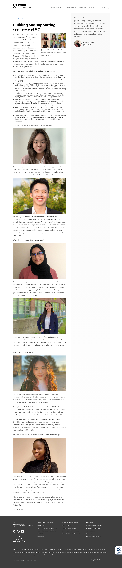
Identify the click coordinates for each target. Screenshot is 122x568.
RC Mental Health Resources (94, 525)
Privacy (22, 560)
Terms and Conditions (30, 560)
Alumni (91, 8)
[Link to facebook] (14, 532)
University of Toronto (68, 525)
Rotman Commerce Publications (47, 531)
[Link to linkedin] (22, 532)
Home (15, 18)
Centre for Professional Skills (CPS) (47, 528)
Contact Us (41, 536)
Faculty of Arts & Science (69, 528)
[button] (105, 8)
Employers (82, 8)
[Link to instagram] (18, 532)
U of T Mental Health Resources (71, 534)
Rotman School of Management (71, 531)
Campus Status (90, 531)
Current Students (70, 8)
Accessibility (16, 560)
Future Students (56, 8)
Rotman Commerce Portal (93, 536)
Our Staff (40, 534)
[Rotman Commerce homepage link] (24, 525)
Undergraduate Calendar (93, 528)
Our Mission (41, 525)
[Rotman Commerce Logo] (22, 6)
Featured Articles (22, 18)
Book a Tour (89, 534)
